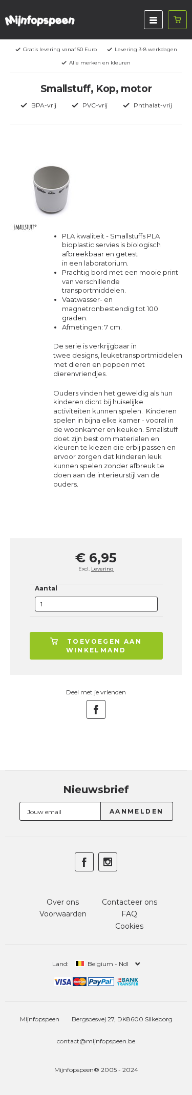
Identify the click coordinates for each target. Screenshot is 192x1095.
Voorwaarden (63, 913)
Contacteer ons (129, 902)
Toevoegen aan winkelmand (104, 646)
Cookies (129, 926)
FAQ (129, 913)
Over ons (63, 902)
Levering (102, 568)
